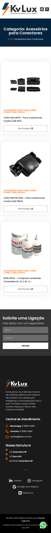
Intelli (21, 112)
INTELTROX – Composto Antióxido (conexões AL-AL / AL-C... (22, 280)
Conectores (10, 112)
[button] (42, 9)
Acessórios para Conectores (20, 110)
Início (10, 39)
